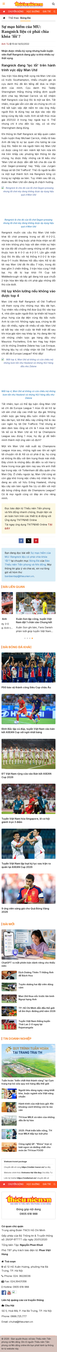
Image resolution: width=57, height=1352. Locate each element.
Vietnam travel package (15, 1161)
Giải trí (47, 11)
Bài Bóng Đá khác (17, 647)
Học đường (33, 11)
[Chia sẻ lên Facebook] (21, 540)
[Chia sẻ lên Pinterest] (36, 540)
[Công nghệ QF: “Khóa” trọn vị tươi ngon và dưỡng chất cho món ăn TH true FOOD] (9, 1146)
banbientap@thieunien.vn (19, 576)
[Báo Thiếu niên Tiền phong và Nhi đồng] (28, 4)
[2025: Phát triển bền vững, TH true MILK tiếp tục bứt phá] (9, 1133)
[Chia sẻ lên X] (28, 540)
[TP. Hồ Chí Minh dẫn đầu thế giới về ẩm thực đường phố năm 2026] (9, 1011)
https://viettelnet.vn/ (26, 1178)
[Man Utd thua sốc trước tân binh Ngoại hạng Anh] (9, 998)
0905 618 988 (29, 1213)
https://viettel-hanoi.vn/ (33, 1167)
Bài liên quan (14, 587)
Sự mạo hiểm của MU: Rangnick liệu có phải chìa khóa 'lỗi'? (28, 556)
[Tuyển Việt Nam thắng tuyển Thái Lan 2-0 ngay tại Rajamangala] (9, 1024)
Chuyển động (16, 11)
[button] (53, 4)
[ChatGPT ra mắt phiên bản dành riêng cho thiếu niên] (28, 944)
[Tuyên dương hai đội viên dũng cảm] (9, 986)
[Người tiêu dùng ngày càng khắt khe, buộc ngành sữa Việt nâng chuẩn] (9, 1093)
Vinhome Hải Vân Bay (31, 1172)
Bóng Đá (25, 17)
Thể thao (13, 17)
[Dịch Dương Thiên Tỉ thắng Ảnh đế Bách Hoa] (9, 974)
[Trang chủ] (4, 18)
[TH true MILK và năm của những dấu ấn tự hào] (9, 1120)
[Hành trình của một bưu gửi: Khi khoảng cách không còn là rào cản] (9, 1106)
